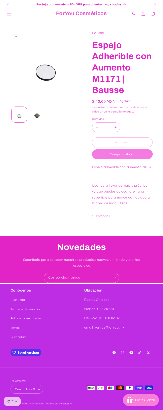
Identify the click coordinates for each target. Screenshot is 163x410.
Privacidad (18, 337)
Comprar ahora (122, 154)
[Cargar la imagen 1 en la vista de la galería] (19, 114)
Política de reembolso (26, 318)
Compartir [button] (103, 216)
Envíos (15, 327)
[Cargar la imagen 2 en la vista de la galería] (37, 114)
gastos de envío (134, 107)
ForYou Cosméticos (32, 404)
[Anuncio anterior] (8, 4)
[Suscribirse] (114, 278)
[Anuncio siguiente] (155, 4)
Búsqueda (18, 299)
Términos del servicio (25, 309)
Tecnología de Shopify (58, 404)
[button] (8, 13)
